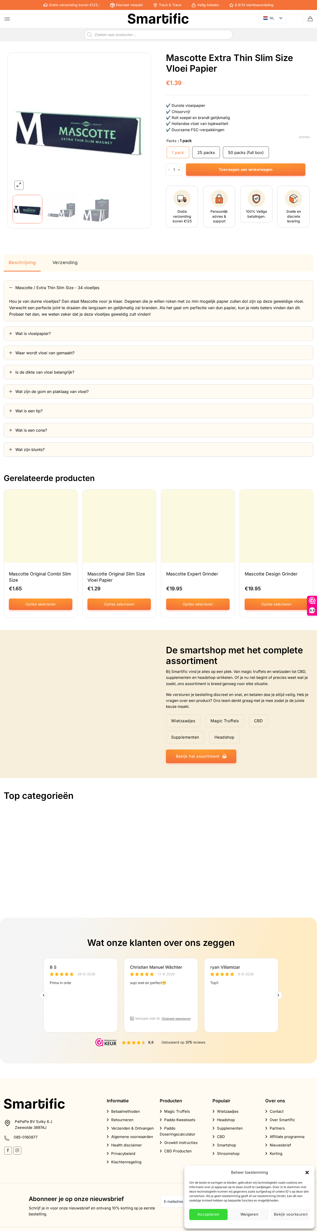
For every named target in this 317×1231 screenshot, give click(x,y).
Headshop (226, 1119)
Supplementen (230, 1128)
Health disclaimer (126, 1145)
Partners (277, 1128)
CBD (221, 1136)
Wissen (304, 137)
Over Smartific (282, 1119)
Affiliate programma (287, 1136)
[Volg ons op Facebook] (8, 1150)
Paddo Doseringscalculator (177, 1131)
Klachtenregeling (126, 1162)
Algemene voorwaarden (132, 1136)
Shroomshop (228, 1153)
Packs (171, 141)
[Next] (136, 124)
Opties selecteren (41, 604)
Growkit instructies (181, 1142)
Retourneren (122, 1119)
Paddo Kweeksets (179, 1119)
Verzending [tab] (65, 262)
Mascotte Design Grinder (271, 573)
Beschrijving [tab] (22, 262)
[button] (307, 1172)
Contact (277, 1111)
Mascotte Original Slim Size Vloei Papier (116, 577)
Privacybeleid (123, 1153)
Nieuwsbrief (280, 1145)
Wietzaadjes (227, 1111)
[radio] (178, 152)
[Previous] (21, 124)
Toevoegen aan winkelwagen (246, 169)
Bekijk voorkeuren (291, 1214)
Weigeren (249, 1214)
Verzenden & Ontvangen (132, 1128)
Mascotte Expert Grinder (192, 573)
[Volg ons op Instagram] (17, 1150)
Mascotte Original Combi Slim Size (40, 577)
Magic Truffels (177, 1111)
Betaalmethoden (125, 1111)
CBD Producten (178, 1151)
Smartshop (226, 1145)
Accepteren (208, 1214)
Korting (276, 1153)
